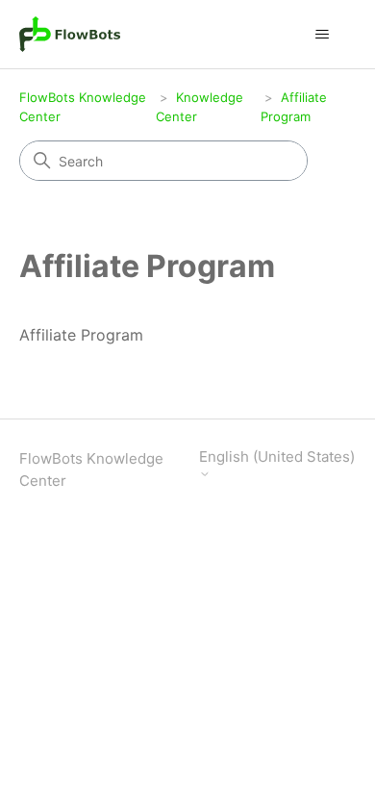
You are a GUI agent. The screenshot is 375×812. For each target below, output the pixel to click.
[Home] (69, 34)
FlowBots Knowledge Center (91, 469)
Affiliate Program (81, 334)
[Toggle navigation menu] (322, 34)
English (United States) (277, 457)
